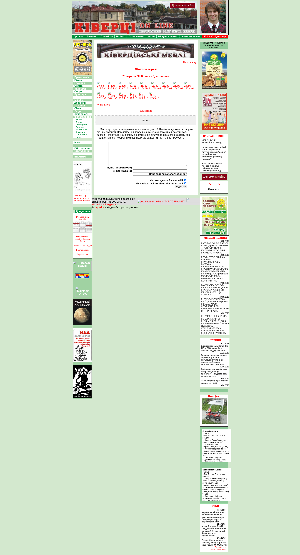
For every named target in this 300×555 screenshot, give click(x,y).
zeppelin (99, 207)
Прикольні (82, 134)
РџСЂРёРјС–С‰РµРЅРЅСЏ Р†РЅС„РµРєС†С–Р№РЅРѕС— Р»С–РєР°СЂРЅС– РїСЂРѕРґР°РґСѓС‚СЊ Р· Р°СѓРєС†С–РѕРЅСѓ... (215, 248)
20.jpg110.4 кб (123, 97)
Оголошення (136, 36)
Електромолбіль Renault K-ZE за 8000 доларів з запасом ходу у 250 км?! (214, 348)
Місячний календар (82, 245)
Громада (79, 83)
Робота (120, 36)
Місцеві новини (167, 36)
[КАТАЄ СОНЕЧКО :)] (214, 422)
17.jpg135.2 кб (112, 87)
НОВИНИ (215, 340)
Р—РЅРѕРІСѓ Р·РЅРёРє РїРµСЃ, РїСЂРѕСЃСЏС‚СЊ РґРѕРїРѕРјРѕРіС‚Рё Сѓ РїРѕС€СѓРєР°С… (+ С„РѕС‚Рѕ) (214, 290)
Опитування (82, 151)
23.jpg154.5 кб (145, 87)
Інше (78, 137)
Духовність (81, 114)
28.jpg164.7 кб (178, 87)
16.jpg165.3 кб (156, 87)
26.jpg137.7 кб (167, 87)
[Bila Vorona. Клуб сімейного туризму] (82, 398)
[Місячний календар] (82, 324)
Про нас (78, 36)
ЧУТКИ (214, 506)
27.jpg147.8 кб (112, 97)
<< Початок (103, 104)
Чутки (151, 36)
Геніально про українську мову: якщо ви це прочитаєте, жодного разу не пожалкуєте (214, 372)
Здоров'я (80, 88)
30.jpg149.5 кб (134, 87)
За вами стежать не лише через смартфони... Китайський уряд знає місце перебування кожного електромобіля (214, 360)
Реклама (92, 36)
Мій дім (78, 100)
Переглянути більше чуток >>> (219, 548)
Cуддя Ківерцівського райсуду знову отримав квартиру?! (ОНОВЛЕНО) (214, 542)
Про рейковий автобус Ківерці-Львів (82, 239)
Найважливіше (190, 36)
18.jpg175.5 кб (101, 97)
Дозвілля (80, 102)
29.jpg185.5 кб (154, 97)
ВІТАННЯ (80, 156)
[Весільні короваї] (214, 234)
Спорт (78, 91)
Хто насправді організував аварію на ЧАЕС (214, 381)
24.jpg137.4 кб (189, 87)
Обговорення (82, 148)
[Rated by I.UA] (193, 201)
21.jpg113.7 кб (123, 87)
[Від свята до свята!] (82, 277)
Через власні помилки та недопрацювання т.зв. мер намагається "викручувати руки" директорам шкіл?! (213, 517)
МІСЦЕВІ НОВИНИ (215, 237)
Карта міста (82, 254)
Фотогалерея (82, 117)
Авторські (81, 132)
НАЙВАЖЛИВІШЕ (214, 136)
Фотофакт (81, 124)
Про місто (107, 36)
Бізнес (78, 80)
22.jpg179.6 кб (143, 97)
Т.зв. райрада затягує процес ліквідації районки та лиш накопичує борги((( (212, 167)
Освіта (78, 86)
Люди (77, 111)
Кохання (79, 105)
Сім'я (77, 108)
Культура (80, 94)
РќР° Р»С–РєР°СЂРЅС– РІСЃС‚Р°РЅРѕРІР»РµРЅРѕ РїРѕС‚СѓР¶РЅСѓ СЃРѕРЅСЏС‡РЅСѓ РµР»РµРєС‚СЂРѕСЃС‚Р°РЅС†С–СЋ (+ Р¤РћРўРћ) (217, 305)
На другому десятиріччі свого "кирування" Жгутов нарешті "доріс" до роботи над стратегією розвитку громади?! (214, 153)
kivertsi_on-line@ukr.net (105, 204)
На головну (189, 62)
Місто (79, 119)
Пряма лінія (81, 77)
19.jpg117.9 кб (101, 87)
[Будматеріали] (214, 130)
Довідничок (83, 211)
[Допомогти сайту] (192, 7)
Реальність (82, 129)
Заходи (80, 127)
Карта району (82, 250)
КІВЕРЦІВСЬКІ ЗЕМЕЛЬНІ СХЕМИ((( (212, 141)
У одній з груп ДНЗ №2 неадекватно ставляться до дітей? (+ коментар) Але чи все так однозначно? (214, 531)
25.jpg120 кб (133, 97)
